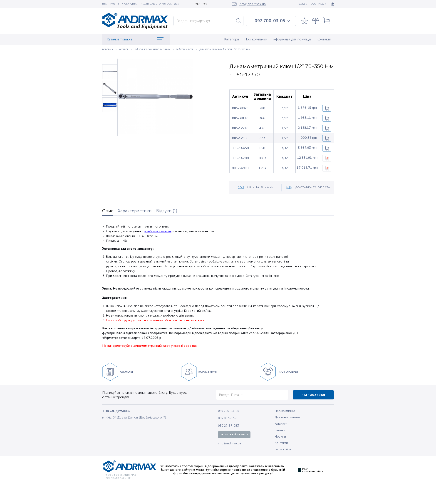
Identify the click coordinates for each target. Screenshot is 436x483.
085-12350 (240, 138)
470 (262, 128)
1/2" (285, 128)
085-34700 (240, 158)
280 (262, 108)
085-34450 (240, 148)
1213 (262, 168)
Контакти (324, 39)
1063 (262, 158)
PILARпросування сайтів (312, 470)
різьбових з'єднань (157, 231)
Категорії (231, 39)
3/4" (284, 148)
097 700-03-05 (270, 20)
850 (262, 148)
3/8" (285, 108)
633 (262, 138)
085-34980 (240, 168)
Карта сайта (283, 449)
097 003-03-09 (228, 418)
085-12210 (240, 128)
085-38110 (240, 118)
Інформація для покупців (291, 39)
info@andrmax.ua (229, 443)
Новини (280, 436)
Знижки (280, 430)
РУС (205, 4)
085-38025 (240, 108)
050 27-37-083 (228, 425)
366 (262, 118)
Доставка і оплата (287, 417)
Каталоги (281, 424)
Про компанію (255, 39)
